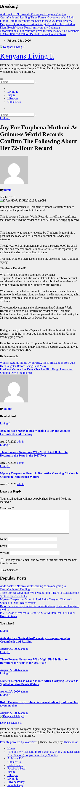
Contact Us (14, 101)
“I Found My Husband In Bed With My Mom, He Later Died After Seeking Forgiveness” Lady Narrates (43, 753)
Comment (7, 508)
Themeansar (70, 742)
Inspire (11, 95)
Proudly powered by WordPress (19, 742)
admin (8, 189)
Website (4, 552)
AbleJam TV (15, 758)
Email (3, 545)
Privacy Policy (16, 781)
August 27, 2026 (10, 648)
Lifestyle (12, 98)
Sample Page (15, 785)
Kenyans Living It (27, 56)
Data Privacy (15, 765)
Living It (12, 91)
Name (3, 539)
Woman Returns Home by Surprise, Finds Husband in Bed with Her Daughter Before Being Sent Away (37, 364)
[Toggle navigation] (1, 79)
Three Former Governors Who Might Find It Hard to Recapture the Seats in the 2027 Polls (34, 454)
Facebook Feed (16, 768)
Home (11, 748)
